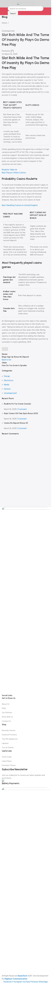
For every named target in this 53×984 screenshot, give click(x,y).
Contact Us (6, 721)
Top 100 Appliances (10, 739)
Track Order (7, 757)
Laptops (5, 743)
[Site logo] (25, 3)
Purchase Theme (9, 765)
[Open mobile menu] (3, 3)
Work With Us (7, 717)
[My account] (48, 3)
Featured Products (9, 735)
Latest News (7, 761)
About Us (5, 704)
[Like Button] (5, 349)
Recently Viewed (8, 730)
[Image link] (25, 600)
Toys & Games (8, 747)
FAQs (4, 708)
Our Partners (7, 712)
